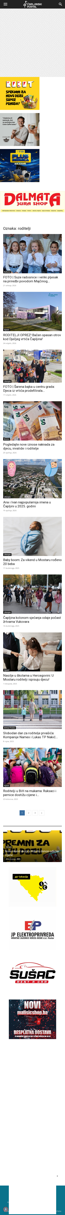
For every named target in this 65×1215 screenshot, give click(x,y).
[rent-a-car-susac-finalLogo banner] (32, 991)
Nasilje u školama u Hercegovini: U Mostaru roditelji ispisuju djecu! (28, 677)
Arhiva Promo (9, 728)
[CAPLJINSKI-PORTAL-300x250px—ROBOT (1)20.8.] (19, 109)
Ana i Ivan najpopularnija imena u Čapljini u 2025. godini (27, 504)
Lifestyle (7, 381)
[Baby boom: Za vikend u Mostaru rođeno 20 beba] (32, 536)
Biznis (6, 439)
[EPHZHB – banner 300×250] (32, 948)
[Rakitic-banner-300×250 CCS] (19, 145)
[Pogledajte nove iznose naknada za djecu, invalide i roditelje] (32, 421)
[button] (5, 4)
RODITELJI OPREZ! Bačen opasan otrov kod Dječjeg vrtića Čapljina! (32, 337)
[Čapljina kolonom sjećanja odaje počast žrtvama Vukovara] (32, 594)
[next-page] (41, 812)
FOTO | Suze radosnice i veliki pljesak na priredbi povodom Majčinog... (30, 279)
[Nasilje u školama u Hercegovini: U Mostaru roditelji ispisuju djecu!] (32, 652)
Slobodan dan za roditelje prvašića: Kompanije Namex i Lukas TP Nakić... (30, 735)
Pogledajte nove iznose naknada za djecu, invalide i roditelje (28, 446)
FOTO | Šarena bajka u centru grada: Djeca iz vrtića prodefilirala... (29, 389)
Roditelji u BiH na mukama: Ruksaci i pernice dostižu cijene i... (29, 793)
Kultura (7, 272)
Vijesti (6, 330)
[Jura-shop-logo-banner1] (32, 211)
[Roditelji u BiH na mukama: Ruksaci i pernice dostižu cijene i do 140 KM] (32, 767)
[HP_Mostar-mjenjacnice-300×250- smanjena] (32, 905)
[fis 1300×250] (19, 165)
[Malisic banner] (32, 1038)
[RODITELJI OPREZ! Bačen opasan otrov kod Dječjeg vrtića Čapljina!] (32, 311)
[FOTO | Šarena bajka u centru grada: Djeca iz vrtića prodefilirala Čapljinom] (32, 366)
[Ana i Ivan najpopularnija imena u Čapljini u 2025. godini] (32, 478)
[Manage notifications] (5, 1209)
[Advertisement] (32, 42)
